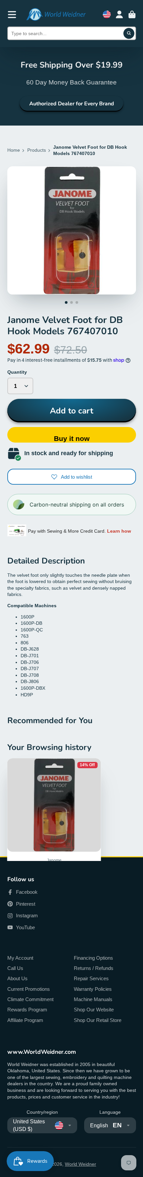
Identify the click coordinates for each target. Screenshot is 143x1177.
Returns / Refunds (93, 968)
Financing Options (93, 958)
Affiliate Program (25, 1020)
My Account (20, 958)
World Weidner (80, 1164)
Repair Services (91, 978)
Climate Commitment (30, 999)
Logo (56, 14)
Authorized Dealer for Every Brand (71, 103)
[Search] (129, 33)
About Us (17, 978)
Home (13, 150)
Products (36, 150)
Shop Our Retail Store (97, 1020)
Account (119, 15)
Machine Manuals (93, 999)
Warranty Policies (93, 989)
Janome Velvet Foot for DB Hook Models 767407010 (54, 839)
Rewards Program (27, 1009)
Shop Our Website (94, 1009)
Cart (132, 15)
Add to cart (71, 410)
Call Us (15, 968)
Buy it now (71, 438)
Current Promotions (28, 989)
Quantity (17, 372)
